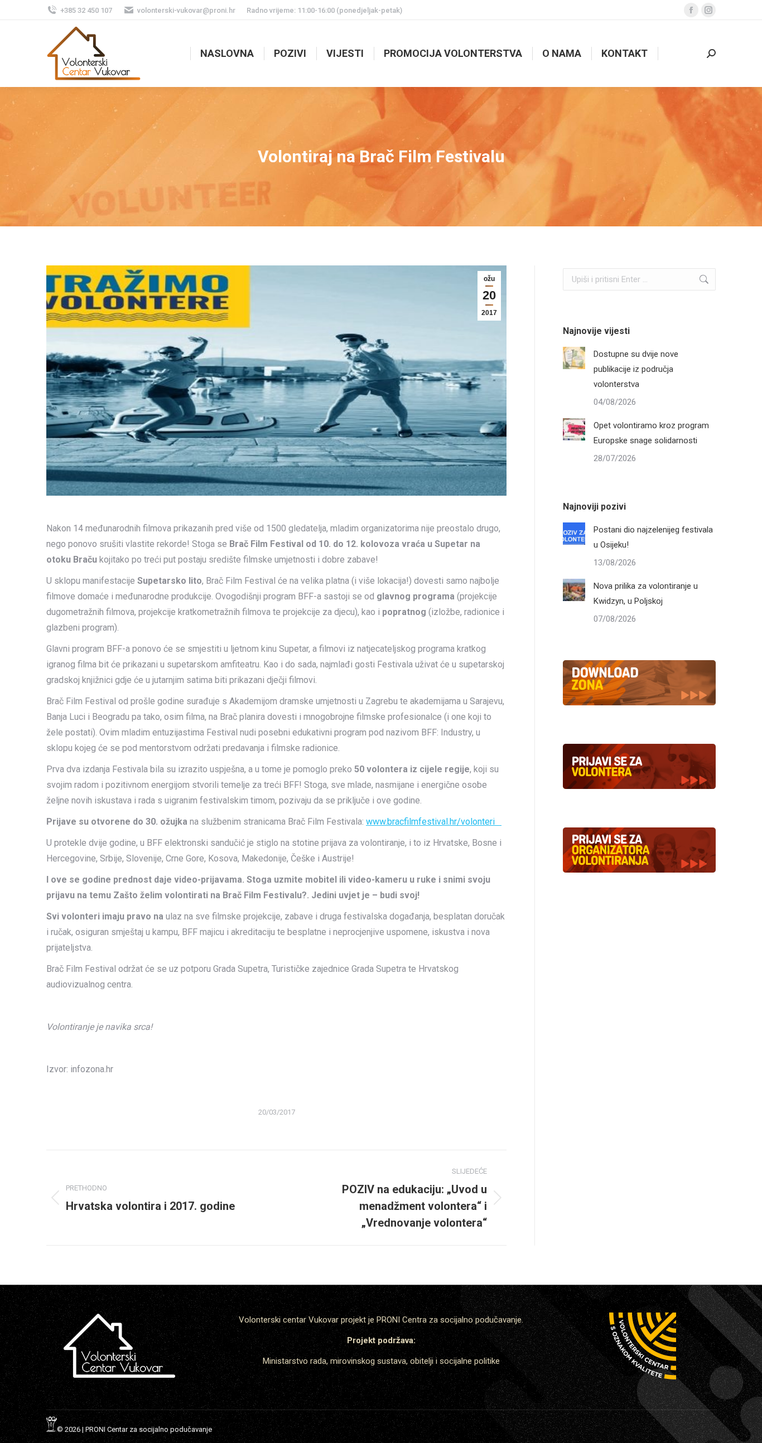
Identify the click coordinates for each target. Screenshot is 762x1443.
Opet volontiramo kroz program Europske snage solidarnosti (651, 433)
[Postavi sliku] (574, 358)
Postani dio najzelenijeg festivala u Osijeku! (653, 537)
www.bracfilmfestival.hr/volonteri (433, 821)
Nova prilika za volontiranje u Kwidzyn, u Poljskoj (646, 593)
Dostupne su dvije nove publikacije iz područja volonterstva (636, 369)
